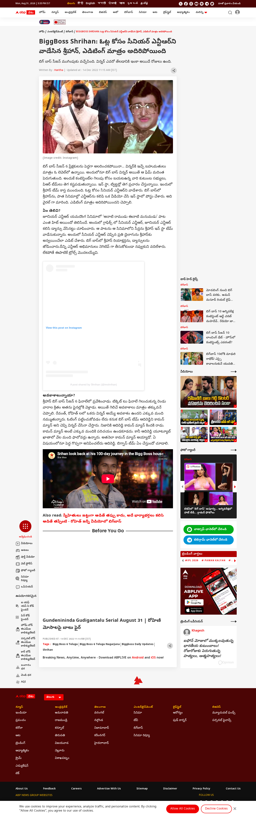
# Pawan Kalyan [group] (213, 560)
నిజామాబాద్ (101, 728)
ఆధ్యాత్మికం (183, 12)
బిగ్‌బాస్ (128, 12)
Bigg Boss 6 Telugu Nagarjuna (100, 644)
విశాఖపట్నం (62, 758)
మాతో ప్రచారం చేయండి (229, 3)
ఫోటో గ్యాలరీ (28, 570)
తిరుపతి (60, 736)
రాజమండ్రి (61, 720)
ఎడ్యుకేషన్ (22, 766)
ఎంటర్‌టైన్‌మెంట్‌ (55, 31)
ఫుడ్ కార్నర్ (179, 720)
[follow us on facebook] (186, 4)
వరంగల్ (99, 713)
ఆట (155, 12)
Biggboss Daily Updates (137, 644)
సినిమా (143, 12)
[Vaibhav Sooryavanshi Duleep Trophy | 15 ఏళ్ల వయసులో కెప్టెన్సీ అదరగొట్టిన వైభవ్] (194, 417)
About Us (22, 789)
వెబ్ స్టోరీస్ (26, 564)
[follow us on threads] (191, 4)
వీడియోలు (26, 543)
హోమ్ (42, 12)
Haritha (58, 70)
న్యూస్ (55, 12)
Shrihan (48, 650)
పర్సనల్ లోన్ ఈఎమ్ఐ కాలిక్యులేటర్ (28, 642)
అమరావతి (61, 713)
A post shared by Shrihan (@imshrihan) (93, 384)
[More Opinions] (234, 621)
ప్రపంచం (21, 720)
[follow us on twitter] (180, 4)
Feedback (49, 789)
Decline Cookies (216, 809)
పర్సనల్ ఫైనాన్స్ (221, 720)
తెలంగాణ (87, 12)
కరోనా (19, 728)
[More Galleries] (234, 450)
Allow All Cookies (182, 809)
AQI (23, 682)
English (90, 3)
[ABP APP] (194, 602)
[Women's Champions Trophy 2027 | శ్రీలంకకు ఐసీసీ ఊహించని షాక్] (223, 417)
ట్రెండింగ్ (20, 743)
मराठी (102, 3)
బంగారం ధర (26, 667)
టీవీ (136, 720)
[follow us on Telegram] (207, 4)
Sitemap (142, 789)
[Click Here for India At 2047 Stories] (44, 22)
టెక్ (17, 773)
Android (138, 658)
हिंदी (80, 3)
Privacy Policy (201, 789)
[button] (25, 529)
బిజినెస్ (103, 12)
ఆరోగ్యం (178, 713)
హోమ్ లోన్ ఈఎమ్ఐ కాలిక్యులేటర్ (28, 629)
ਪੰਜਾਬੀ (112, 3)
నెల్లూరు (59, 751)
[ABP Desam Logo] (25, 12)
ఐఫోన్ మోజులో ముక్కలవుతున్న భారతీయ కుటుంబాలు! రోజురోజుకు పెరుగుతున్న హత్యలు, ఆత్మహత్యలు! (208, 649)
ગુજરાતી (132, 3)
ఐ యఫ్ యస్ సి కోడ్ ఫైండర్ (27, 606)
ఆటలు (25, 550)
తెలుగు (71, 3)
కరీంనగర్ (99, 736)
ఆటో (115, 12)
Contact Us (233, 789)
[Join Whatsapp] (212, 4)
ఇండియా (21, 713)
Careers (76, 789)
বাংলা (121, 3)
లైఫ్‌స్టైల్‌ (167, 12)
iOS (153, 658)
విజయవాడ (62, 743)
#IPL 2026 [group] (191, 560)
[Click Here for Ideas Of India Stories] (60, 22)
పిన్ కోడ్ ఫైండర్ (25, 617)
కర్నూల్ (59, 728)
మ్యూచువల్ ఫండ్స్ (223, 713)
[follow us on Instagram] (201, 4)
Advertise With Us (109, 789)
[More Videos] (234, 371)
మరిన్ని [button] (199, 12)
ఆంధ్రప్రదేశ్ (70, 12)
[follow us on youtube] (196, 4)
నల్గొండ (98, 720)
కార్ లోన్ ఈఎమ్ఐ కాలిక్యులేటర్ (28, 655)
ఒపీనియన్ (27, 587)
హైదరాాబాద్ (101, 743)
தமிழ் (144, 3)
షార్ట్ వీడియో (28, 557)
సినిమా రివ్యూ (25, 579)
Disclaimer (170, 789)
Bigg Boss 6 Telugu (65, 644)
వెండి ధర (26, 675)
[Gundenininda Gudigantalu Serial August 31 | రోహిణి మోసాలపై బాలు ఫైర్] (208, 392)
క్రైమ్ (19, 758)
